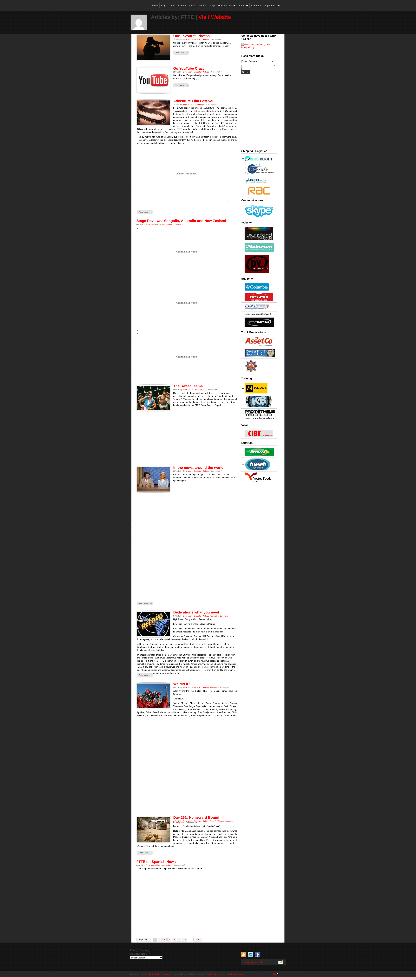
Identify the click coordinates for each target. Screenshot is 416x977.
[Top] (276, 973)
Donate (182, 5)
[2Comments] (223, 616)
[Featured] (213, 616)
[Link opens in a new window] (259, 47)
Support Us (269, 5)
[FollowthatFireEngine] (158, 973)
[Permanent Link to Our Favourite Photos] (191, 36)
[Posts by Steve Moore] (188, 39)
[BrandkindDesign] (235, 973)
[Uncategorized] (199, 104)
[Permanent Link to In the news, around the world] (198, 467)
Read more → (181, 53)
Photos (192, 5)
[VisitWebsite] (214, 17)
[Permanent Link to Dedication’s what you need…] (196, 612)
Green (172, 5)
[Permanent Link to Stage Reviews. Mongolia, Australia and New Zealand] (181, 221)
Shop (212, 5)
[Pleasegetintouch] (263, 962)
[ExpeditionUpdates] (201, 39)
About (240, 5)
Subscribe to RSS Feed (243, 954)
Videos (202, 5)
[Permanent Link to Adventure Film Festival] (193, 101)
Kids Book (256, 5)
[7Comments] (179, 224)
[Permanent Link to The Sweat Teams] (188, 386)
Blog (163, 5)
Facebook (257, 954)
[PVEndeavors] (213, 973)
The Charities (224, 5)
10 (184, 939)
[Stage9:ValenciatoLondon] (221, 821)
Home (155, 5)
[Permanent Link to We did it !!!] (183, 684)
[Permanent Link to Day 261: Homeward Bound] (196, 817)
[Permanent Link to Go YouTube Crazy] (189, 68)
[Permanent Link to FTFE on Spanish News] (156, 862)
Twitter (250, 954)
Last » (198, 939)
